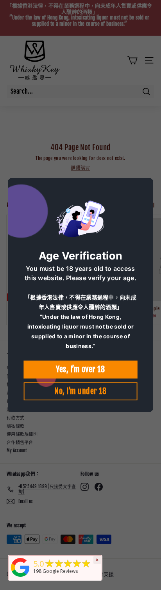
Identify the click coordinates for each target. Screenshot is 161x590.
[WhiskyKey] (20, 577)
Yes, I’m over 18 (80, 369)
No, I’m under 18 (80, 391)
